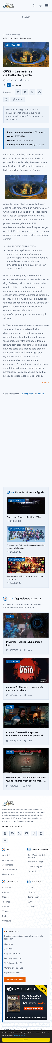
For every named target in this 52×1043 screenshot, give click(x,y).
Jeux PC (6, 855)
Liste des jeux (8, 874)
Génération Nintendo (13, 968)
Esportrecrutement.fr (13, 972)
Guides (5, 897)
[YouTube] (26, 833)
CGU (29, 902)
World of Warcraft (35, 862)
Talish (18, 85)
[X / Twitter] (19, 833)
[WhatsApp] (32, 92)
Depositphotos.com (13, 958)
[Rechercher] (34, 5)
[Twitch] (34, 833)
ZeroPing (8, 949)
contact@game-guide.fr (13, 826)
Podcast (6, 916)
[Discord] (12, 833)
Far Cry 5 (31, 871)
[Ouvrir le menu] (47, 5)
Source (45, 382)
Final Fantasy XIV (35, 866)
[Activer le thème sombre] (40, 5)
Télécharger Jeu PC (13, 963)
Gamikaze (8, 944)
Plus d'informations (19, 1035)
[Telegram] (39, 92)
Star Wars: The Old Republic (36, 856)
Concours (6, 921)
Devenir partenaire (15, 979)
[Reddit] (6, 99)
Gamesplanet (27, 393)
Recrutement (33, 897)
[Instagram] (5, 840)
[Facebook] (25, 92)
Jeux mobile (7, 865)
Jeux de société (9, 869)
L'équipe (31, 892)
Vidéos (5, 911)
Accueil (6, 35)
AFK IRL (5, 906)
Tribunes (6, 902)
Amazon (40, 393)
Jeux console (8, 860)
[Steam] (5, 833)
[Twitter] (18, 92)
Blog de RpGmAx (12, 953)
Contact (31, 887)
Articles (5, 892)
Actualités (16, 35)
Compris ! (26, 1040)
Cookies (31, 906)
